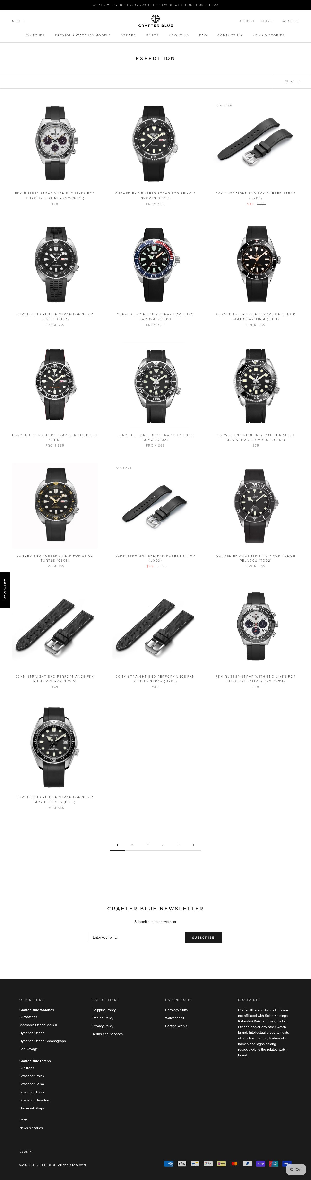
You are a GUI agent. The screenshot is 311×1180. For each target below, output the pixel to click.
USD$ (16, 21)
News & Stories (268, 35)
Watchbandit (174, 1018)
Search (267, 21)
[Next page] (193, 845)
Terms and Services (107, 1034)
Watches (35, 35)
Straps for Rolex (31, 1076)
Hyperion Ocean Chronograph (42, 1041)
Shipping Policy (104, 1010)
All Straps (26, 1068)
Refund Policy (102, 1018)
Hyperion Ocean (31, 1033)
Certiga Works (176, 1026)
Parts (152, 35)
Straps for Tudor (31, 1092)
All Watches (28, 1017)
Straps (128, 35)
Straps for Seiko (31, 1084)
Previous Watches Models (83, 35)
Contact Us (229, 35)
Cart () (290, 20)
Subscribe (203, 937)
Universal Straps (32, 1108)
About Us (179, 35)
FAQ (203, 35)
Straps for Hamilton (34, 1100)
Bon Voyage (28, 1049)
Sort (291, 81)
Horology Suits (176, 1010)
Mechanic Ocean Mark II (38, 1025)
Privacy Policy (102, 1026)
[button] (5, 590)
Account (247, 21)
